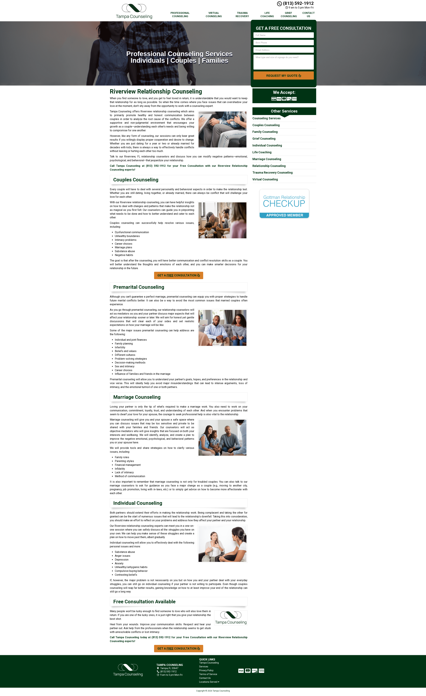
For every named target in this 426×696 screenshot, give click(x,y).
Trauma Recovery (242, 14)
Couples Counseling (266, 125)
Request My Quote (282, 75)
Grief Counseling (289, 14)
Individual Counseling (267, 145)
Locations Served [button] (208, 682)
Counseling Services (266, 118)
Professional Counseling (180, 14)
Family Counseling (265, 131)
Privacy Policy (206, 670)
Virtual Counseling (214, 14)
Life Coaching (267, 14)
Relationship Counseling (269, 166)
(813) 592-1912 (298, 3)
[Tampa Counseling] (128, 670)
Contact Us (308, 14)
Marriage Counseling (266, 159)
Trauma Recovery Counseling (272, 172)
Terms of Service (208, 674)
